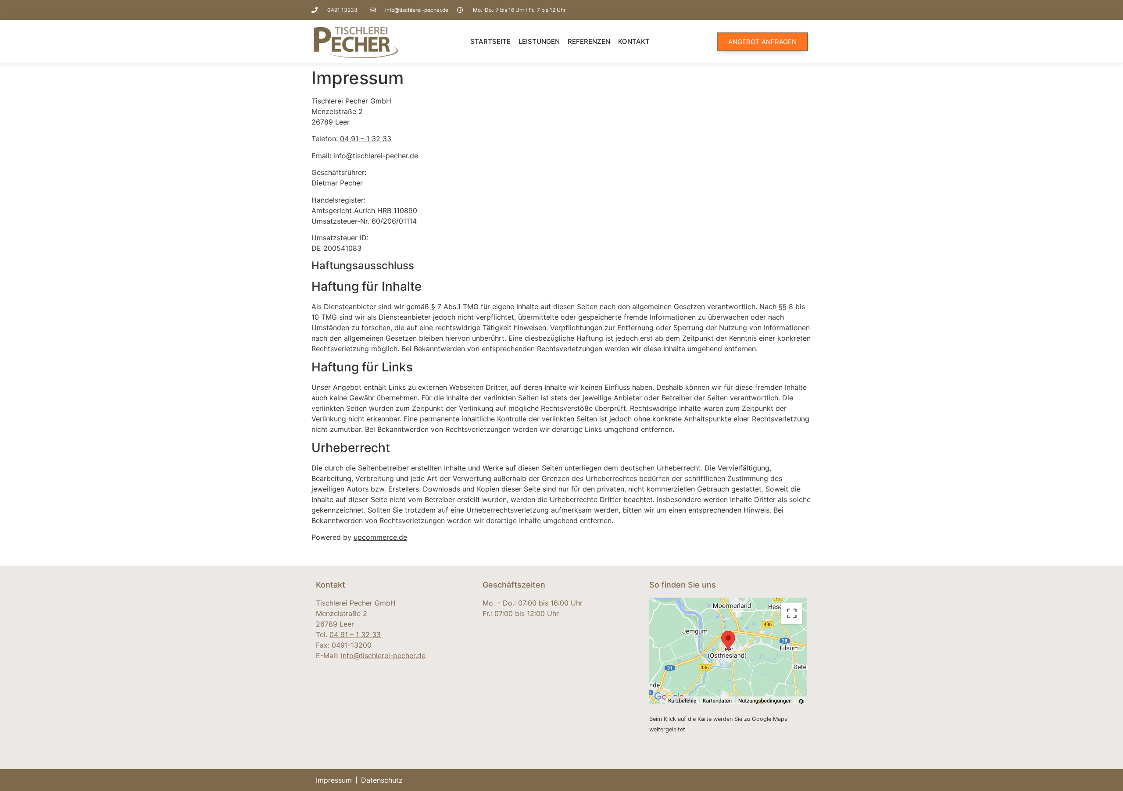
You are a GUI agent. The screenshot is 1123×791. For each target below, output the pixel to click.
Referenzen (589, 41)
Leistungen (539, 41)
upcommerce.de (380, 537)
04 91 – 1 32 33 (365, 138)
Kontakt (634, 41)
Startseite (490, 41)
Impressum (334, 780)
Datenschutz (382, 780)
